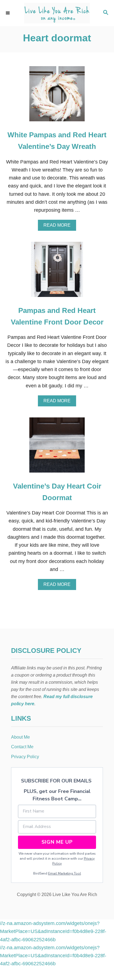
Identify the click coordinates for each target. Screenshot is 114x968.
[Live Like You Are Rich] (57, 13)
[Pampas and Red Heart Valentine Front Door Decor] (57, 272)
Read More (58, 226)
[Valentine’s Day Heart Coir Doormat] (57, 447)
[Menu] (8, 13)
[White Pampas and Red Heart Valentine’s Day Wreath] (57, 96)
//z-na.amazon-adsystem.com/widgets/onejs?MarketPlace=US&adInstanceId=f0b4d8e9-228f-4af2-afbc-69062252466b (53, 931)
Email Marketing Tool (64, 873)
